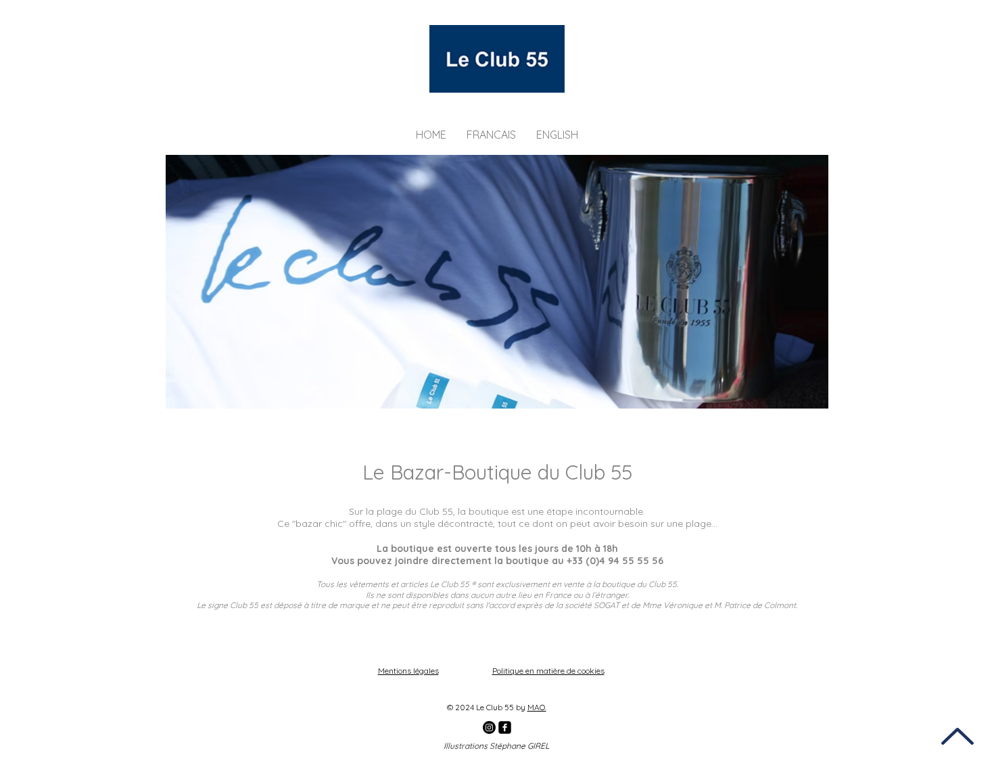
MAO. (536, 707)
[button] (491, 134)
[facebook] (504, 727)
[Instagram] (489, 727)
